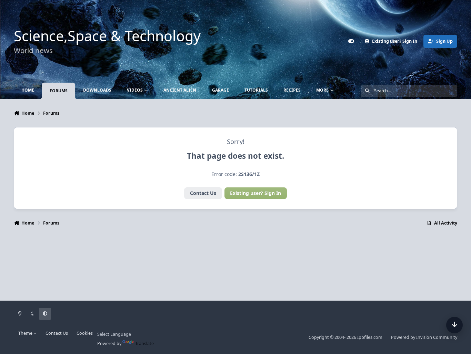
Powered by (424, 337)
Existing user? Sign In (255, 193)
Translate (144, 343)
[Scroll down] (454, 325)
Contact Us (203, 193)
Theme (25, 333)
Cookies (85, 333)
